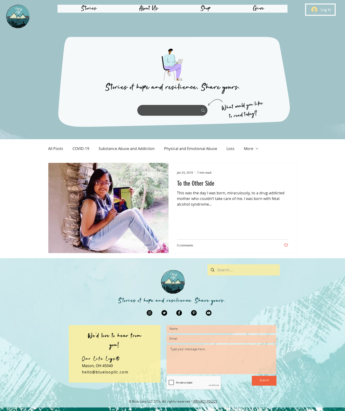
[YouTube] (208, 313)
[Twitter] (164, 313)
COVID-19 (81, 148)
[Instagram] (149, 313)
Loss (230, 148)
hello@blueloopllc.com (105, 372)
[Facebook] (179, 313)
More (248, 148)
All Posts (55, 148)
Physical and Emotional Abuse (190, 148)
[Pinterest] (194, 313)
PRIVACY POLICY (205, 402)
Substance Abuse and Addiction (127, 148)
